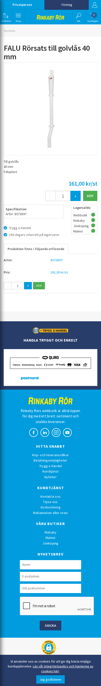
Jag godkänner (50, 679)
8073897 (56, 260)
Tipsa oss (50, 502)
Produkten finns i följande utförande (36, 249)
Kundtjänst (50, 471)
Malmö (50, 537)
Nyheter (50, 477)
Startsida (9, 30)
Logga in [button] (95, 5)
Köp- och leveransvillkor (50, 455)
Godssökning (50, 507)
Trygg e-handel (50, 466)
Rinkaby (51, 532)
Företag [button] (67, 5)
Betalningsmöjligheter (50, 460)
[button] (5, 17)
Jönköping (50, 543)
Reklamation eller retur (50, 513)
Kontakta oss (50, 496)
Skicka (50, 625)
